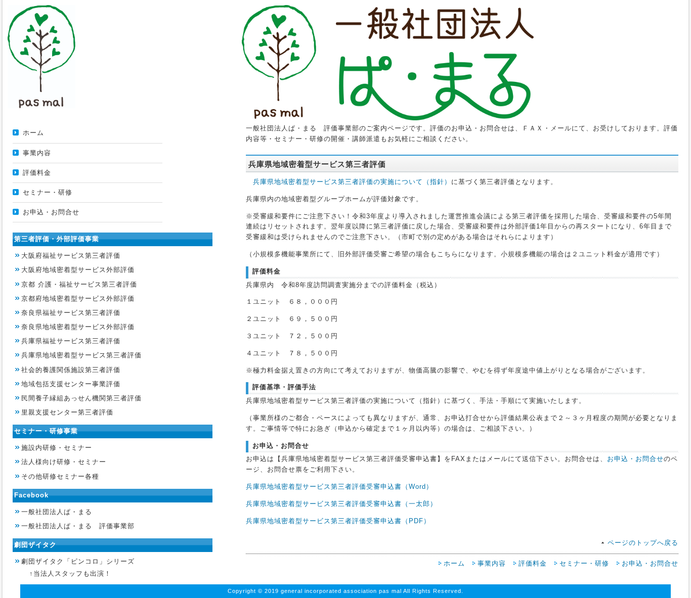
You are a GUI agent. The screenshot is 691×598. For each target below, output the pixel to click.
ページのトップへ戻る (643, 542)
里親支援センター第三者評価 (67, 412)
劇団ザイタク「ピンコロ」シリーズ (78, 561)
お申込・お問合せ (51, 212)
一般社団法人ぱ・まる (56, 512)
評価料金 (37, 172)
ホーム (33, 132)
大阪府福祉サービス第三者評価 (70, 255)
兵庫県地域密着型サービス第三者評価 (81, 355)
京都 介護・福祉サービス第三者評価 (79, 284)
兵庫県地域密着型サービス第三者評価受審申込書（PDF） (338, 521)
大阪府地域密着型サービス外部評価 (78, 269)
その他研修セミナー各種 (60, 476)
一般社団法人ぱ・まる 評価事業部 (78, 526)
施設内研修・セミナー (56, 447)
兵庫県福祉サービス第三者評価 (70, 341)
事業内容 (37, 153)
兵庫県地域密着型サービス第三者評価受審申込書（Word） (339, 486)
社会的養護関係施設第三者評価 (70, 370)
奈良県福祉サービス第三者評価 (70, 312)
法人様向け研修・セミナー (63, 462)
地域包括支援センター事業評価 (70, 384)
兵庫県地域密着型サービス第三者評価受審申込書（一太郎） (341, 504)
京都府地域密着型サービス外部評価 (78, 298)
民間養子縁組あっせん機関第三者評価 (81, 398)
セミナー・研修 (47, 192)
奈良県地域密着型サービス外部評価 (78, 327)
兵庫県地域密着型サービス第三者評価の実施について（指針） (352, 182)
